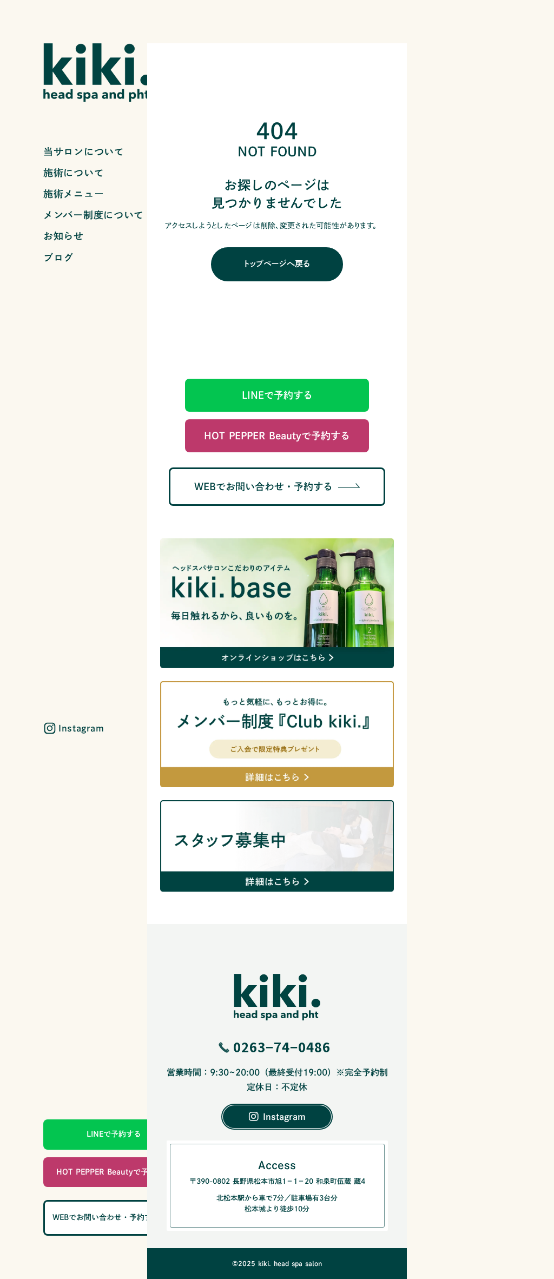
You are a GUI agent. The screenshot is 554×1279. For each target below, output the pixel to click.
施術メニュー (73, 194)
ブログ (58, 257)
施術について (73, 172)
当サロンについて (83, 151)
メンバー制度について (93, 215)
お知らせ (63, 236)
